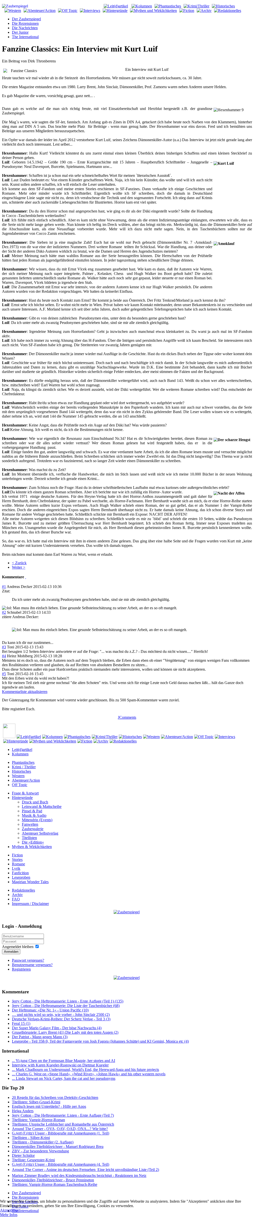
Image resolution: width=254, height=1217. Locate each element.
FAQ (16, 899)
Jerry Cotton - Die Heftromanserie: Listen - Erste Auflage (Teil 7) (63, 1115)
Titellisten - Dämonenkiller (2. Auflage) (42, 1142)
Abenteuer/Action (26, 780)
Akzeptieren (9, 1210)
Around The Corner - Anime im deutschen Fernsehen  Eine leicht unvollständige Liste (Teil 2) (85, 1169)
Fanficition (20, 873)
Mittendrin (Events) (37, 820)
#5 (4, 674)
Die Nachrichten (25, 28)
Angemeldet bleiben (17, 947)
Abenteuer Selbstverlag (40, 833)
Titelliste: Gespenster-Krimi (33, 1160)
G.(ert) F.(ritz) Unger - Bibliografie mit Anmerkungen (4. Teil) (60, 1164)
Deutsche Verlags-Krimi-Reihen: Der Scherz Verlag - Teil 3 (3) (61, 1019)
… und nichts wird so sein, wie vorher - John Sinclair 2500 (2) (61, 1014)
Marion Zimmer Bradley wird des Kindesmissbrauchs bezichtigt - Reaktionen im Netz (79, 1175)
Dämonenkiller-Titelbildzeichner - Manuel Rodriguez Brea (57, 1146)
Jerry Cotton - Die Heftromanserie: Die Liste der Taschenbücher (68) (66, 1006)
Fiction (17, 855)
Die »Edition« (33, 842)
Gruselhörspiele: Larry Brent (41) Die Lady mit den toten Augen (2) (65, 1032)
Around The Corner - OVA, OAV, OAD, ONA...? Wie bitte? (60, 1129)
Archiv (17, 895)
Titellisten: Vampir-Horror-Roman (38, 1120)
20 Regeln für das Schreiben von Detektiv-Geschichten (55, 1097)
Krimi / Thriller (24, 767)
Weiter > (18, 567)
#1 (4, 586)
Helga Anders (22, 1111)
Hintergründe (22, 797)
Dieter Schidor (23, 1155)
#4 (4, 656)
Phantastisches (23, 762)
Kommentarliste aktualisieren (24, 691)
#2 (4, 612)
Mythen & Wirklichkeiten (32, 847)
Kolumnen (20, 754)
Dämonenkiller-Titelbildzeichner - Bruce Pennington (53, 1180)
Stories (17, 859)
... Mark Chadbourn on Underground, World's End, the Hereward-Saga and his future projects (85, 1069)
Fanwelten (30, 824)
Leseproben (21, 877)
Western (18, 776)
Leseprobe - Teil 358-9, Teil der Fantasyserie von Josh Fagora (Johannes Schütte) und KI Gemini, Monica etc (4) (100, 1041)
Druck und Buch (35, 802)
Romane (18, 864)
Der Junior (20, 32)
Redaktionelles (23, 890)
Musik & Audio (34, 815)
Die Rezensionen (25, 23)
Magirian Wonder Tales (30, 882)
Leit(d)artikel (22, 749)
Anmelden (11, 951)
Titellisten (29, 838)
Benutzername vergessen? (32, 965)
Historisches (21, 771)
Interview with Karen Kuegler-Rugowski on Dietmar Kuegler (60, 1065)
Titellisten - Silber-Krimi (31, 1138)
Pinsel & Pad (32, 811)
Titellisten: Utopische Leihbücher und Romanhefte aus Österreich (63, 1124)
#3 (4, 647)
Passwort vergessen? (28, 960)
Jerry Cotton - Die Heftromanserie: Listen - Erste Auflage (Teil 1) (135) (67, 1001)
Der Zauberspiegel (26, 19)
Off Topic (19, 785)
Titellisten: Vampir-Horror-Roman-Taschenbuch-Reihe (54, 1184)
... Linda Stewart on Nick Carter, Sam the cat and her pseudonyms (63, 1078)
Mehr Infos (8, 1215)
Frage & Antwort (25, 793)
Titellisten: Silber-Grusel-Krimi (36, 1102)
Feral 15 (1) (21, 1023)
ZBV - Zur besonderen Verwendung (40, 1151)
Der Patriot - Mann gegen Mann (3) (39, 1037)
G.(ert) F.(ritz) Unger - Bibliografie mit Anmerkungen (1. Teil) (60, 1133)
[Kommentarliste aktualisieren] (25, 577)
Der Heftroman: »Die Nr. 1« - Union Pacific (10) (50, 1010)
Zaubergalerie (32, 829)
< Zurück (19, 563)
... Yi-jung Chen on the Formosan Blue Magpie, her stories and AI (63, 1060)
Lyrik (16, 868)
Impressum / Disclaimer (30, 903)
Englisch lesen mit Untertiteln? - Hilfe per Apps (49, 1106)
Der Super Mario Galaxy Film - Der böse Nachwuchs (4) (56, 1028)
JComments (127, 717)
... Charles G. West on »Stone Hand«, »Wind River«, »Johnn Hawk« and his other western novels (88, 1074)
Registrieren (21, 969)
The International (25, 37)
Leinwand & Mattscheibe (42, 806)
